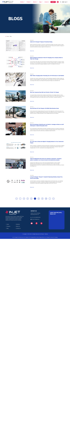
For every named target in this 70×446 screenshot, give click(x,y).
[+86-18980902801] (31, 219)
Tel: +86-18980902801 (36, 217)
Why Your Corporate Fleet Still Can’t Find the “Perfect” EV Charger (44, 92)
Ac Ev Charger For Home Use (17, 237)
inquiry (53, 1)
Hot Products (41, 234)
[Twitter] (41, 223)
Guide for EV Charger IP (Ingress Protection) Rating (41, 41)
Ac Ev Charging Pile (31, 237)
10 (46, 198)
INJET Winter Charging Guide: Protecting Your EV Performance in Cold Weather (47, 75)
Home (8, 36)
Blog (10, 36)
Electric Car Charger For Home (47, 237)
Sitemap (46, 234)
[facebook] (37, 223)
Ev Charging (55, 237)
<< (16, 198)
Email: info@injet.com (35, 219)
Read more (32, 50)
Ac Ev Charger (25, 237)
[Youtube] (32, 223)
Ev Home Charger (39, 237)
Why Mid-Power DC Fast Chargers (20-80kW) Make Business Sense (44, 108)
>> (53, 198)
